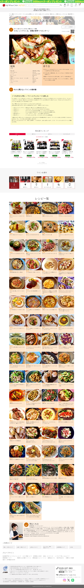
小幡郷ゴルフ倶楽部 (70, 557)
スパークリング (66, 134)
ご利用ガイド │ (31, 578)
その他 (71, 547)
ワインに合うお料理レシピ (28, 14)
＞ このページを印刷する (68, 26)
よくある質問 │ (37, 578)
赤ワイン (34, 134)
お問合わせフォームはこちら (67, 575)
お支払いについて (33, 547)
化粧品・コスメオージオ (48, 556)
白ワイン (50, 134)
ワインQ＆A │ (25, 578)
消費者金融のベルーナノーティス (39, 557)
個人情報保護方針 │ (6, 581)
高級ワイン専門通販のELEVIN (9, 559)
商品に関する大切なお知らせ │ (18, 580)
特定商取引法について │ (44, 578)
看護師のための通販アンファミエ (24, 557)
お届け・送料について (21, 547)
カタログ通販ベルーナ (27, 556)
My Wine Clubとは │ (18, 578)
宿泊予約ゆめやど (60, 557)
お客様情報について (61, 547)
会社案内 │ (27, 581)
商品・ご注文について (8, 547)
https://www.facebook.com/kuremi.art (37, 534)
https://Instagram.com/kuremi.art (37, 536)
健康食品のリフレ (51, 557)
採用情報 (31, 581)
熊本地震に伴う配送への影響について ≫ (42, 10)
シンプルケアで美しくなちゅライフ (62, 556)
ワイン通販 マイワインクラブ (15, 14)
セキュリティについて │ (34, 580)
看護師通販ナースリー (7, 557)
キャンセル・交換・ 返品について (47, 547)
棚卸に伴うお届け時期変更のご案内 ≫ (42, 9)
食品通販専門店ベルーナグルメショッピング (12, 556)
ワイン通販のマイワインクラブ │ (9, 578)
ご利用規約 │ (26, 580)
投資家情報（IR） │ (21, 581)
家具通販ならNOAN (37, 556)
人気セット (17, 134)
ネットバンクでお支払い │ (8, 580)
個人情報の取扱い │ (14, 581)
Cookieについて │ (42, 580)
